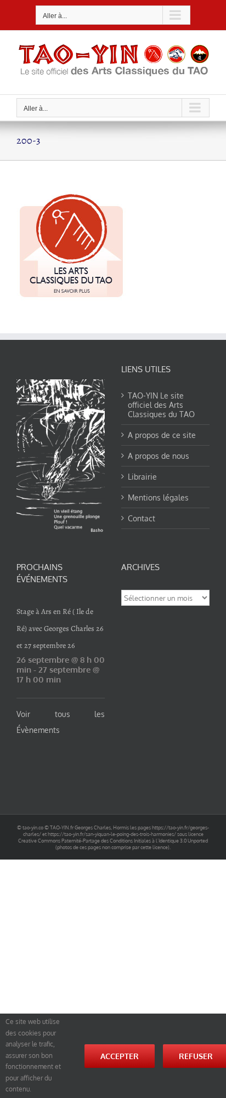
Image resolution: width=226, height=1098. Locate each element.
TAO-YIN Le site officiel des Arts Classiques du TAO (161, 405)
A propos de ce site (162, 435)
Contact (141, 518)
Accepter (119, 1056)
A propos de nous (158, 455)
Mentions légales (158, 497)
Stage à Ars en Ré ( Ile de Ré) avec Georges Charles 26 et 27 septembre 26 (59, 628)
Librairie (142, 476)
